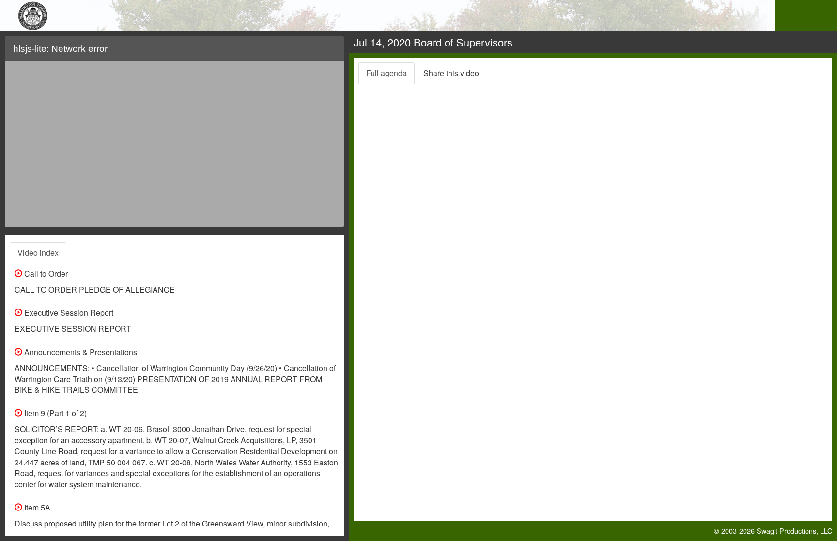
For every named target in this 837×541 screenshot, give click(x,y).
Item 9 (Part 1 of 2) (54, 412)
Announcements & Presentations (79, 351)
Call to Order (45, 273)
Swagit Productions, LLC (794, 531)
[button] (330, 52)
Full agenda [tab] (386, 72)
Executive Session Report (67, 312)
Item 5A (36, 507)
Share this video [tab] (451, 72)
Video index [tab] (38, 252)
